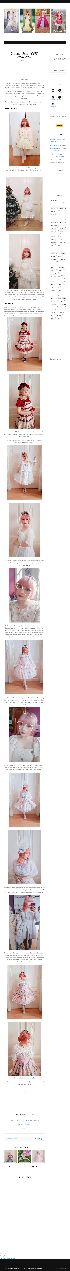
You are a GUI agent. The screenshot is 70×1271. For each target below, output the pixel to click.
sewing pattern (54, 304)
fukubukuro (54, 253)
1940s (64, 205)
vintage (52, 318)
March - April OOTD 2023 (36, 1165)
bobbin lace (53, 222)
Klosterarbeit (61, 267)
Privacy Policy (3, 1256)
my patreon (11, 1082)
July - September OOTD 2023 (9, 1165)
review (52, 298)
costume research (55, 236)
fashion (59, 245)
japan (52, 267)
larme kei (53, 270)
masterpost (53, 281)
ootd (26, 1129)
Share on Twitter (33, 1120)
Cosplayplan (63, 231)
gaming (63, 253)
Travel (64, 309)
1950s (52, 208)
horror (64, 264)
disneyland (53, 242)
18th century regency (56, 203)
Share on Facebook (17, 1120)
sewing (61, 301)
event (52, 245)
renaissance (63, 295)
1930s (58, 205)
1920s (52, 205)
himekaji (53, 262)
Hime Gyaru (62, 259)
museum (53, 284)
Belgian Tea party (54, 145)
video (52, 315)
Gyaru (59, 256)
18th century (54, 200)
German (53, 256)
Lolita (60, 270)
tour (58, 309)
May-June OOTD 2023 (24, 1165)
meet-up (61, 281)
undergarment (62, 312)
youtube (53, 92)
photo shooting (54, 293)
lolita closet (54, 273)
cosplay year (54, 231)
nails (52, 287)
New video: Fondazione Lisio (57, 139)
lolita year (53, 278)
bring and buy (54, 225)
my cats (60, 284)
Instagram (59, 92)
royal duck (53, 301)
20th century (54, 214)
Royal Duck (53, 106)
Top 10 (52, 309)
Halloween (53, 259)
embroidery (62, 242)
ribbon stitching (62, 298)
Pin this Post (25, 1124)
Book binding (63, 222)
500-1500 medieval (55, 217)
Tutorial (53, 312)
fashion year (54, 248)
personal (61, 290)
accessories (53, 219)
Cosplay (62, 228)
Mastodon (59, 99)
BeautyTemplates (18, 1268)
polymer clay (54, 295)
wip (59, 318)
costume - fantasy (55, 233)
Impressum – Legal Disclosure (8, 1258)
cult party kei (62, 239)
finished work (54, 250)
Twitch (53, 99)
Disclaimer (3, 1253)
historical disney (55, 264)
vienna (59, 315)
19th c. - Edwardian (61, 208)
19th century (54, 211)
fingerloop (63, 248)
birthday (62, 219)
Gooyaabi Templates (36, 1268)
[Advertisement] (59, 336)
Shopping (63, 304)
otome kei (53, 290)
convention (53, 228)
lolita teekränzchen (55, 276)
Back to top (61, 1268)
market (61, 278)
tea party (62, 307)
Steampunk (53, 307)
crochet (53, 239)
